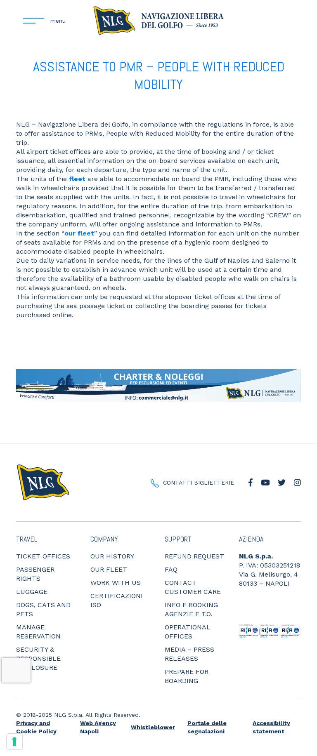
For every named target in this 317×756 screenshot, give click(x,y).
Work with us (115, 582)
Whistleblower (153, 727)
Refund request (194, 556)
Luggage (31, 592)
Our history (112, 556)
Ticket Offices (43, 556)
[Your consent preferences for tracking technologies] (14, 741)
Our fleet (108, 569)
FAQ (171, 569)
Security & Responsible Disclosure (38, 658)
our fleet (79, 233)
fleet (77, 179)
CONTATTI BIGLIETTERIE (198, 482)
